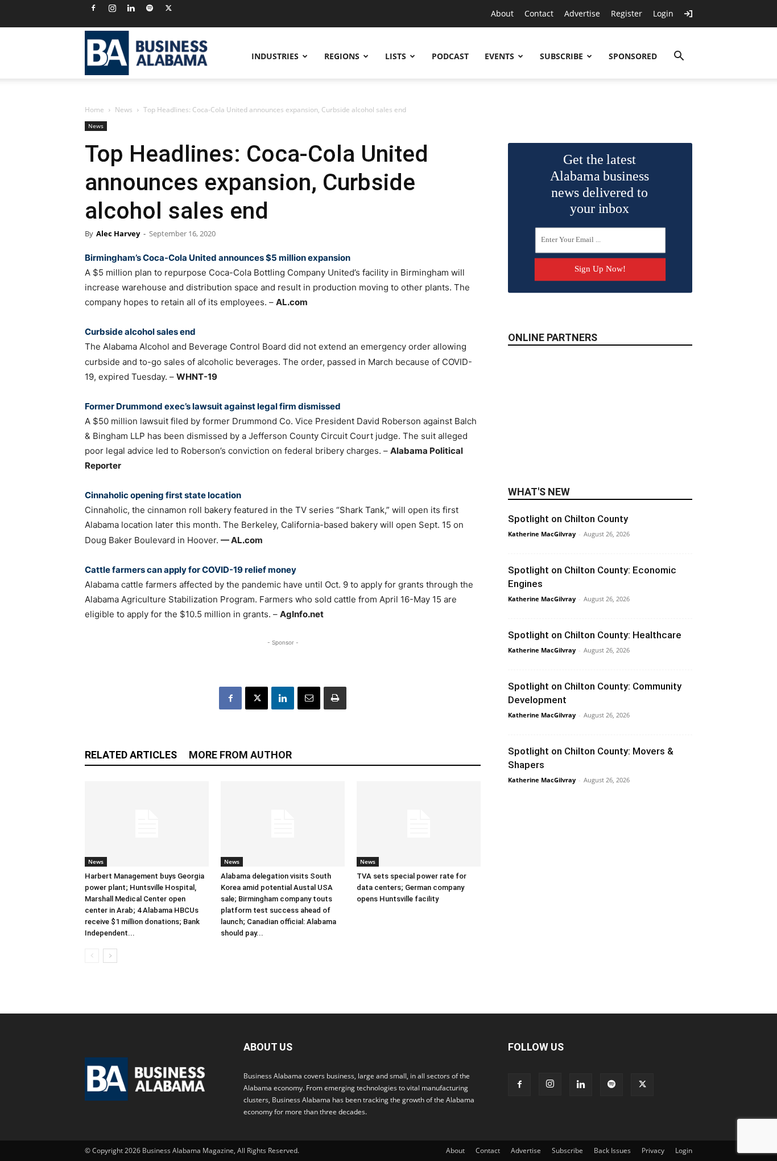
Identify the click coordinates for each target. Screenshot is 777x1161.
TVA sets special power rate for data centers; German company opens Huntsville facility (411, 887)
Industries (275, 56)
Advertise (582, 13)
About (502, 13)
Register (626, 13)
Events (499, 56)
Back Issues (612, 1150)
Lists (395, 56)
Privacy (653, 1150)
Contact (538, 13)
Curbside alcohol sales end (140, 331)
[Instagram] (112, 8)
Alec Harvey (118, 233)
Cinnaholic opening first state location (163, 495)
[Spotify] (149, 8)
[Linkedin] (130, 8)
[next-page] (110, 956)
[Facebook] (93, 8)
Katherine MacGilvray (542, 534)
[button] (678, 57)
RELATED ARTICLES (131, 755)
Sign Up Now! (600, 268)
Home (94, 109)
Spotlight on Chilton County (568, 518)
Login (663, 13)
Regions (341, 56)
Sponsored (633, 56)
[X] (168, 8)
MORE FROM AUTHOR (240, 755)
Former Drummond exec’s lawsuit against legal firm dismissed (213, 406)
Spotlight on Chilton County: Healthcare (594, 635)
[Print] (335, 698)
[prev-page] (92, 956)
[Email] (308, 698)
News (124, 109)
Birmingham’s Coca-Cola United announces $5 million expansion (217, 257)
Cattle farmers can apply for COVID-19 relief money (190, 569)
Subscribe (561, 56)
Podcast (450, 56)
